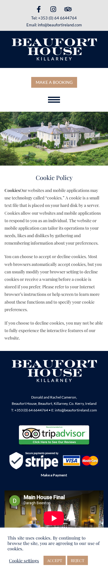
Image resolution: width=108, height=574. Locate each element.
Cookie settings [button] (24, 560)
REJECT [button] (77, 560)
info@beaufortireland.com (60, 24)
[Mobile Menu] (54, 99)
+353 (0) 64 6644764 (57, 18)
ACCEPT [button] (54, 560)
